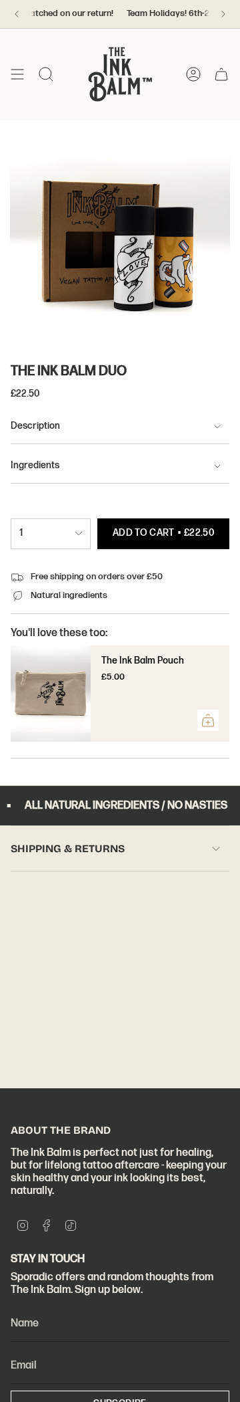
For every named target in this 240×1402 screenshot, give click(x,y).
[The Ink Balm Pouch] (51, 693)
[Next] (223, 14)
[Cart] (221, 74)
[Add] (208, 720)
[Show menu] (17, 74)
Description (35, 426)
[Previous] (17, 14)
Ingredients (35, 466)
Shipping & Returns (68, 848)
